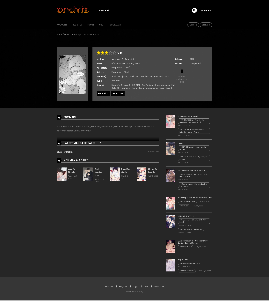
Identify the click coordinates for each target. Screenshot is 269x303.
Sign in (193, 24)
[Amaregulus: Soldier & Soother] (170, 175)
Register (77, 24)
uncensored (152, 88)
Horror (135, 88)
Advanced (206, 10)
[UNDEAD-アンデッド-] (170, 221)
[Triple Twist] (170, 264)
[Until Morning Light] (88, 174)
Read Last (118, 93)
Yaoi (166, 76)
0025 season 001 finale (188, 263)
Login (90, 24)
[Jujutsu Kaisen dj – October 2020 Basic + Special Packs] (170, 246)
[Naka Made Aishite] (115, 174)
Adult (66, 34)
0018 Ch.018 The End (187, 201)
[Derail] (170, 148)
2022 (192, 59)
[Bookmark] (182, 71)
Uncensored (156, 76)
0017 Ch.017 (183, 206)
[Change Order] (100, 143)
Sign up (206, 24)
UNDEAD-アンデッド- (186, 216)
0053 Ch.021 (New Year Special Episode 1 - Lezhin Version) (191, 131)
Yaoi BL (169, 88)
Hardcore (125, 88)
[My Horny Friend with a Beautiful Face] (170, 202)
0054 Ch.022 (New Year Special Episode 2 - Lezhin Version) (191, 121)
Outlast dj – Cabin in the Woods (85, 34)
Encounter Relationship (188, 116)
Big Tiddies (147, 85)
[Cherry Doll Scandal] (141, 174)
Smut (142, 88)
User (101, 24)
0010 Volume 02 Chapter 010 (190, 230)
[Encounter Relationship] (170, 121)
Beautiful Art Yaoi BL (121, 85)
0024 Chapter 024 (186, 271)
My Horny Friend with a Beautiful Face (195, 197)
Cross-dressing (162, 85)
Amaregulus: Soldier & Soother (192, 170)
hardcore (133, 76)
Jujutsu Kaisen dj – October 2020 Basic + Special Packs (192, 242)
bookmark (103, 10)
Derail (180, 143)
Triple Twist (183, 259)
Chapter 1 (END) (65, 152)
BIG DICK (136, 85)
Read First (103, 93)
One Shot (144, 76)
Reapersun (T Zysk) (121, 67)
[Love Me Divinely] (62, 174)
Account (62, 24)
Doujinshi (122, 76)
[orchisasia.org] (73, 10)
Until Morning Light (98, 172)
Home (59, 34)
